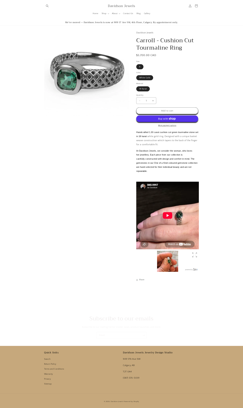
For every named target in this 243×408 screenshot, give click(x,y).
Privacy (47, 379)
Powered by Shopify (131, 401)
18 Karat (143, 89)
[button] (47, 6)
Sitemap (48, 384)
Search (47, 359)
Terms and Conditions (54, 369)
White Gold (144, 78)
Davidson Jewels (117, 401)
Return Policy (50, 364)
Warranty (48, 374)
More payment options (167, 125)
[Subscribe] (143, 335)
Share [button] (141, 280)
